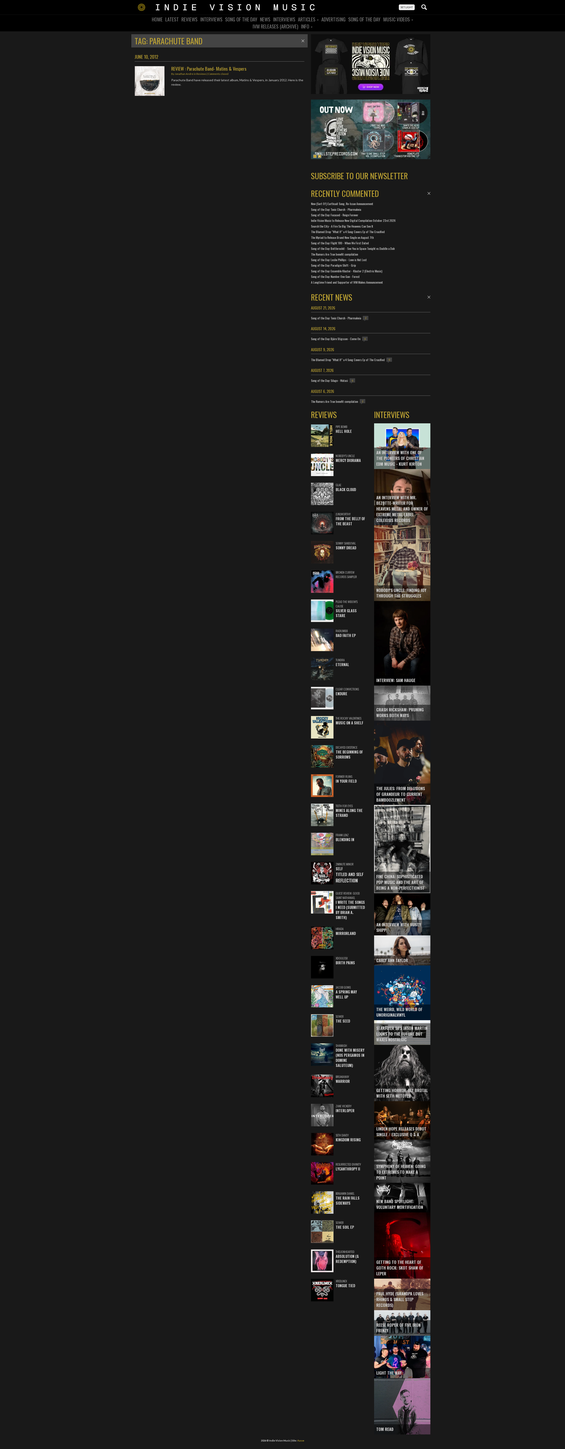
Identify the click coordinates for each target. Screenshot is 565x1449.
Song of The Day (364, 19)
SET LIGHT (407, 7)
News (265, 19)
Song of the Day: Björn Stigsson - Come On (335, 338)
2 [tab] (319, 156)
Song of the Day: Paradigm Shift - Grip (333, 265)
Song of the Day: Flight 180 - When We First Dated (340, 243)
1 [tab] (315, 156)
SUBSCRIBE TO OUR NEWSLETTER (359, 175)
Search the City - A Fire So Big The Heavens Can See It (342, 226)
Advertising (333, 19)
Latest (172, 19)
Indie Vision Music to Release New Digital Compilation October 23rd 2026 (353, 220)
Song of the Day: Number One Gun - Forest (335, 276)
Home (157, 19)
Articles (307, 19)
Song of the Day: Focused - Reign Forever (334, 215)
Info (305, 26)
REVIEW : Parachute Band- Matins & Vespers (209, 68)
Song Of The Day (241, 19)
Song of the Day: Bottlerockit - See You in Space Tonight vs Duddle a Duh (353, 248)
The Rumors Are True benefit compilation (334, 254)
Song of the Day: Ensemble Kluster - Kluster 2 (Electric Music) (346, 271)
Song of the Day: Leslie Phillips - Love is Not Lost (339, 259)
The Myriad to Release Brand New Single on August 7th (342, 237)
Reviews (189, 19)
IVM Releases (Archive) (275, 26)
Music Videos (397, 19)
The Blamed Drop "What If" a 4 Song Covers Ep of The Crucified (348, 231)
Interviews (211, 19)
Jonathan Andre (184, 73)
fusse (301, 1440)
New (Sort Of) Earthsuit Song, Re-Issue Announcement (342, 203)
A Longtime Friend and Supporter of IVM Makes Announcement (347, 282)
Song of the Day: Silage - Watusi (329, 380)
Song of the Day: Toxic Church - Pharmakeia (336, 209)
